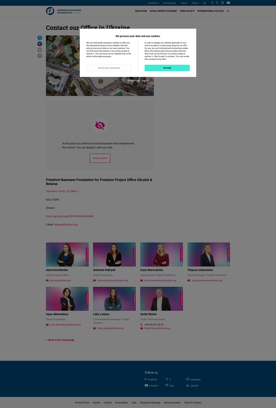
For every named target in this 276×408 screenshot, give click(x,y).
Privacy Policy (134, 80)
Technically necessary (109, 67)
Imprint (145, 80)
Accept (167, 68)
